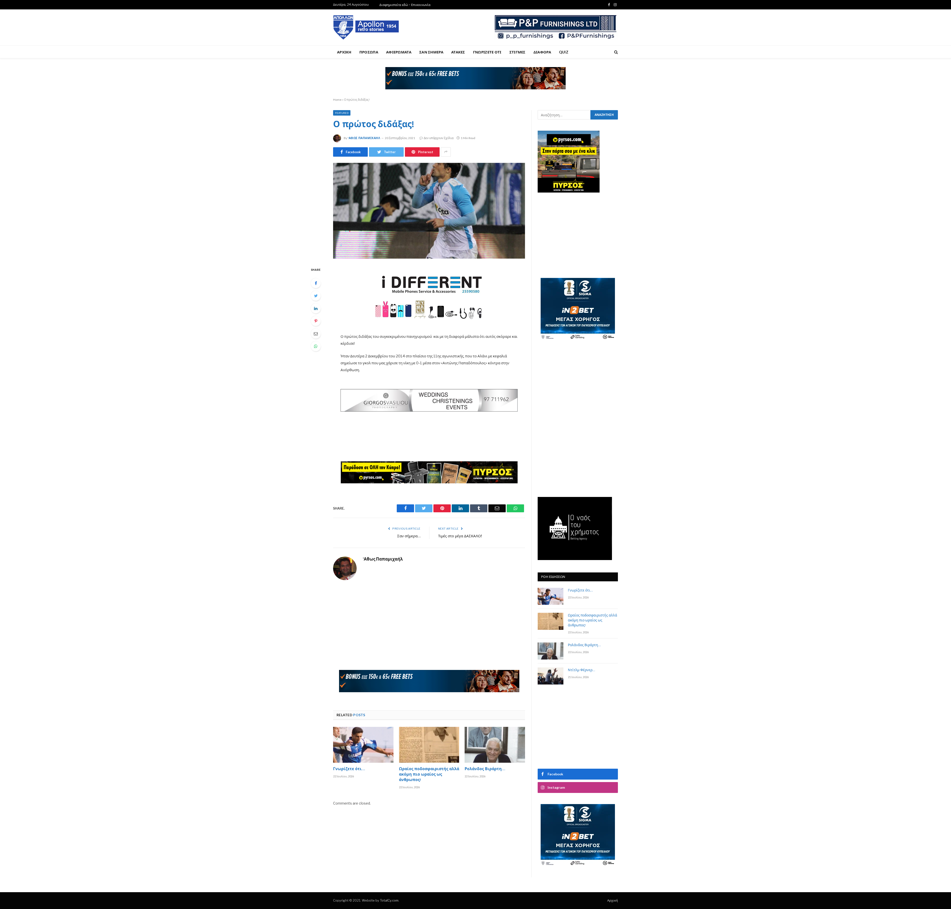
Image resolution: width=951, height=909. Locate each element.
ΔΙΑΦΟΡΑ (542, 52)
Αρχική (612, 900)
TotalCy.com (389, 900)
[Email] (316, 334)
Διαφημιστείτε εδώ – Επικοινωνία (404, 5)
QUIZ (563, 52)
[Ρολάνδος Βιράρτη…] (495, 745)
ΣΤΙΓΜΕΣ (517, 52)
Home (337, 99)
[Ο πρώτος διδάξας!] (429, 211)
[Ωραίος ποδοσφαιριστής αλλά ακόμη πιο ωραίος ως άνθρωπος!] (429, 745)
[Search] (615, 52)
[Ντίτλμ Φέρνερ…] (550, 676)
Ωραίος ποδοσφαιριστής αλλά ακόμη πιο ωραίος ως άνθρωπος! (429, 775)
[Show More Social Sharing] (446, 152)
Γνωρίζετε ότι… (349, 769)
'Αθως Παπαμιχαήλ (364, 138)
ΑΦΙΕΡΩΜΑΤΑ (398, 52)
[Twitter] (316, 296)
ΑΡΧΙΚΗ (344, 52)
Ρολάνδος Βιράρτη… (485, 769)
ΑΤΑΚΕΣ (458, 52)
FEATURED (341, 112)
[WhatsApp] (316, 346)
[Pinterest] (316, 321)
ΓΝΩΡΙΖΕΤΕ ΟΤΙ (487, 52)
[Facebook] (316, 283)
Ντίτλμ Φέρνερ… (581, 670)
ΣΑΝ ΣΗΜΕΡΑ (431, 52)
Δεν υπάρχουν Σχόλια (438, 138)
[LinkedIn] (316, 308)
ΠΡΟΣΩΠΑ (368, 52)
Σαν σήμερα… (409, 536)
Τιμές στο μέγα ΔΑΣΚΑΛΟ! (460, 536)
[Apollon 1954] (366, 27)
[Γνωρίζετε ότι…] (363, 745)
